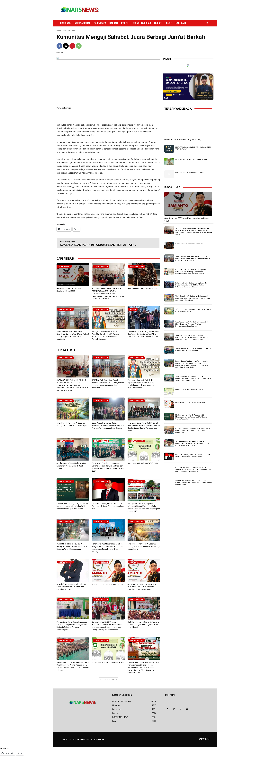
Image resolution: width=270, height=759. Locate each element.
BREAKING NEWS (64, 266)
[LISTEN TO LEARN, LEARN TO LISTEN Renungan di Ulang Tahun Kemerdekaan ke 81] (108, 489)
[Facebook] (59, 46)
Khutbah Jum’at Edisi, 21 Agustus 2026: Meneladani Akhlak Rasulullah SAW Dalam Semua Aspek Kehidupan (72, 506)
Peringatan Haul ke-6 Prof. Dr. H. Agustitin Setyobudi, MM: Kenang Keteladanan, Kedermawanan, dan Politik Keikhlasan (190, 272)
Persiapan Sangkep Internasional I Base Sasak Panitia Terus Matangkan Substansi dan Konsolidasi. (192, 430)
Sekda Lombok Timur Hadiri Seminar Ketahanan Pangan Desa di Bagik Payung (71, 465)
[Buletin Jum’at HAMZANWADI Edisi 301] (144, 449)
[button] (206, 23)
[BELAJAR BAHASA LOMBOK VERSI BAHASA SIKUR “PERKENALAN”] (169, 149)
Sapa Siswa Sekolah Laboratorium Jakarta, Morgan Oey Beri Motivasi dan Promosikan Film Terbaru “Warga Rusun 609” (193, 378)
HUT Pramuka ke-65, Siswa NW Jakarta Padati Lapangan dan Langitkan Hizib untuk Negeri (143, 624)
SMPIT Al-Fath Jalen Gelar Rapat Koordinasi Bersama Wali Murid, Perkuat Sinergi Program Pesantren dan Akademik (192, 259)
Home (59, 30)
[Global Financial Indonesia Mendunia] (144, 274)
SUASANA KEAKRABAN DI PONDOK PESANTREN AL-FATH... (98, 244)
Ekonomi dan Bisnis (137, 266)
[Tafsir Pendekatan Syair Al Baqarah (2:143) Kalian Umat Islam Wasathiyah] (73, 409)
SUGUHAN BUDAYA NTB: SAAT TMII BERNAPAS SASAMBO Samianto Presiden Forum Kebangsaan (142, 586)
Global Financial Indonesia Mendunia (142, 288)
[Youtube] (187, 709)
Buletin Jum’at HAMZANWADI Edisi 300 (108, 662)
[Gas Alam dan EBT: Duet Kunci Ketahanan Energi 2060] (73, 274)
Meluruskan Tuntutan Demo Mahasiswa (190, 402)
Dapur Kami (204, 739)
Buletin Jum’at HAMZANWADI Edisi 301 (143, 463)
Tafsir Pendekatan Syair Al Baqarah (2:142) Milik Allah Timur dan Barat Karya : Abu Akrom (144, 546)
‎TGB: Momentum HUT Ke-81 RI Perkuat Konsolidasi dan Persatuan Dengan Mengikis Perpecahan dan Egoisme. (192, 444)
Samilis (67, 108)
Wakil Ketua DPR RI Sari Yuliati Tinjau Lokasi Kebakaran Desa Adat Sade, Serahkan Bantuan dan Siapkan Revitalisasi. (192, 298)
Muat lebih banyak (107, 679)
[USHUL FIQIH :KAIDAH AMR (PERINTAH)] (188, 125)
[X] (66, 46)
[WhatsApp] (79, 46)
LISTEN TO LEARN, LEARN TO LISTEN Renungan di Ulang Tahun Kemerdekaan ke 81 (108, 506)
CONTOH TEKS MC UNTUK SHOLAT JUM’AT (191, 160)
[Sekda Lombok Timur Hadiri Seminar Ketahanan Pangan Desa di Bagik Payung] (73, 449)
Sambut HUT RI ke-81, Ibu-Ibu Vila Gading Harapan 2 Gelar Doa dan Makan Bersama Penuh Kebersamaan (73, 546)
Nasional (133, 309)
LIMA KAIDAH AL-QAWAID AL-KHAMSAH (189, 172)
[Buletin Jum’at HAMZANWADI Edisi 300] (108, 648)
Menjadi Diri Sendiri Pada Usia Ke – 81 (107, 584)
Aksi (74, 30)
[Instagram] (174, 709)
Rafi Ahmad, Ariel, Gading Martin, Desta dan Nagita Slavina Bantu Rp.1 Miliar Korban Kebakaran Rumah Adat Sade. (143, 334)
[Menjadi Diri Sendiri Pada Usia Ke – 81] (108, 570)
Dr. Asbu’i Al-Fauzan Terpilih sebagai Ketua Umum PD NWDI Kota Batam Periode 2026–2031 (71, 586)
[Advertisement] (158, 10)
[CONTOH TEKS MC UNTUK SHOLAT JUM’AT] (169, 161)
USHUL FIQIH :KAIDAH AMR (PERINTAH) (182, 139)
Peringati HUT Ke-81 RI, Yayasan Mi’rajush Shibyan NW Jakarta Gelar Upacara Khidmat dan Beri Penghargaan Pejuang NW (193, 469)
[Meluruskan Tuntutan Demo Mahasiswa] (169, 404)
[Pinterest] (72, 46)
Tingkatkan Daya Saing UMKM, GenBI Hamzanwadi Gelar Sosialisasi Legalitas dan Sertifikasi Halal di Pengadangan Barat (191, 337)
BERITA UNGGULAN (101, 266)
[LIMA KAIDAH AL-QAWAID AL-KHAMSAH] (169, 174)
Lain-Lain (66, 30)
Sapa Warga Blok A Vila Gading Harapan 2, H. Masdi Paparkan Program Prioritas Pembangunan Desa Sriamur (108, 425)
